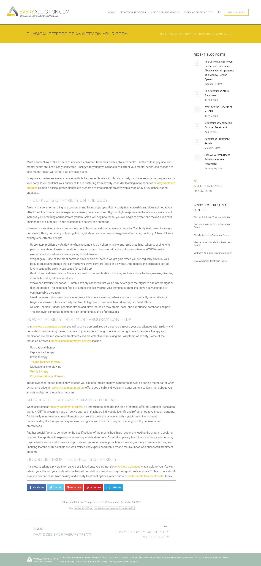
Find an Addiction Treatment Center (212, 217)
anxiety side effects (83, 508)
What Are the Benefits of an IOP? (218, 109)
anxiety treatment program (49, 326)
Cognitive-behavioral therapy (48, 376)
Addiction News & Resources (208, 188)
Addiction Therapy (83, 502)
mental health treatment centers (71, 341)
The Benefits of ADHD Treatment (217, 93)
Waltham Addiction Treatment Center (213, 253)
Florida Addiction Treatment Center (212, 235)
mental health (127, 508)
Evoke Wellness (93, 557)
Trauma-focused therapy (45, 362)
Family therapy (39, 371)
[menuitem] (111, 12)
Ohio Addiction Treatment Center (210, 261)
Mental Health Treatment (106, 502)
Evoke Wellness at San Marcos (91, 561)
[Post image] (197, 64)
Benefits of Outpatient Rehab (217, 141)
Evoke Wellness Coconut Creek (119, 557)
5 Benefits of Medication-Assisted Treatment (219, 125)
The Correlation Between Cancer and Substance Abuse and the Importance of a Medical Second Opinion (219, 70)
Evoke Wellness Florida (148, 557)
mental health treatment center (145, 476)
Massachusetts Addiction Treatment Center (212, 243)
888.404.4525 (131, 561)
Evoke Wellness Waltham (208, 557)
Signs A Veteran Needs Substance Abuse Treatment (217, 159)
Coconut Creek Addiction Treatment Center (212, 226)
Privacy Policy (116, 561)
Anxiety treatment (129, 466)
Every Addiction (75, 557)
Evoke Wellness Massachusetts (178, 557)
